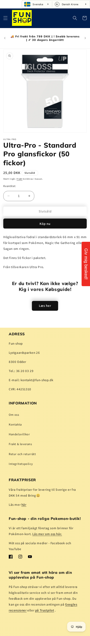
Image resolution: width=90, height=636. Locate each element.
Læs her (45, 306)
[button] (5, 18)
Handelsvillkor (19, 434)
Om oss (14, 415)
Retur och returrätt (22, 454)
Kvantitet (9, 186)
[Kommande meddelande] (85, 38)
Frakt (19, 178)
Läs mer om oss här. (47, 534)
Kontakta (15, 424)
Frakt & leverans (20, 444)
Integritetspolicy (21, 464)
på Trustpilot (44, 610)
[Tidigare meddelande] (5, 38)
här (23, 504)
